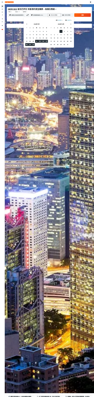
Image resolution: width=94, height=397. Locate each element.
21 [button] (26, 41)
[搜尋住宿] (2, 9)
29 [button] (30, 44)
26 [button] (43, 41)
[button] (2, 2)
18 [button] (39, 38)
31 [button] (67, 44)
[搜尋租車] (2, 12)
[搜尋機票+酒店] (2, 15)
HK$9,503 (12, 9)
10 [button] (36, 34)
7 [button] (26, 34)
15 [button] (30, 38)
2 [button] (33, 31)
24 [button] (36, 41)
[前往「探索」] (2, 18)
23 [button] (33, 41)
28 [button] (26, 44)
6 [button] (46, 31)
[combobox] (10, 11)
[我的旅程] (2, 25)
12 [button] (43, 34)
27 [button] (46, 41)
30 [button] (33, 44)
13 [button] (46, 34)
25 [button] (40, 41)
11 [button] (39, 34)
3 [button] (36, 31)
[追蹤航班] (2, 21)
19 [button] (43, 38)
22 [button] (30, 41)
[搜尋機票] (2, 6)
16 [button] (33, 38)
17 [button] (36, 38)
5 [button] (43, 31)
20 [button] (46, 38)
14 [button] (26, 38)
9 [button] (33, 34)
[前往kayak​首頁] (9, 2)
